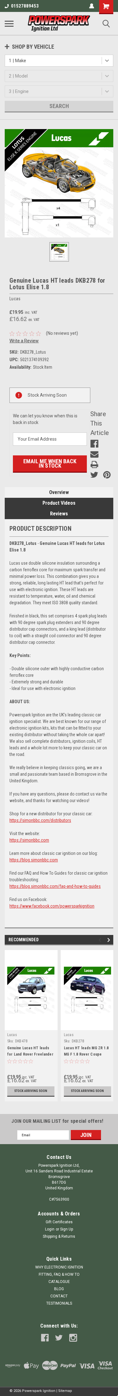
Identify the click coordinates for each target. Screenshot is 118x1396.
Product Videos (59, 503)
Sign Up (66, 1229)
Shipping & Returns (59, 1236)
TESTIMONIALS (59, 1303)
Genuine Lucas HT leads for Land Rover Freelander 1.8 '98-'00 (30, 1054)
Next (109, 940)
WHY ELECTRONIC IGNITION (59, 1267)
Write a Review (24, 340)
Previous (100, 940)
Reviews (59, 514)
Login (49, 1229)
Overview (59, 492)
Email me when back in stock (49, 463)
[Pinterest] (107, 475)
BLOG (59, 1289)
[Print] (94, 464)
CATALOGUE (59, 1281)
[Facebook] (94, 444)
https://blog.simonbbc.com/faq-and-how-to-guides (55, 886)
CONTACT (59, 1296)
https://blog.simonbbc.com (33, 859)
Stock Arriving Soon (30, 1091)
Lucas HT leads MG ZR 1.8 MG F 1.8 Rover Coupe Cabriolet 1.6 (86, 1054)
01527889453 (25, 6)
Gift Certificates (59, 1222)
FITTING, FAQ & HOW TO (59, 1274)
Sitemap (65, 1391)
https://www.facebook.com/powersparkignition (51, 906)
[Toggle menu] (9, 23)
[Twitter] (94, 475)
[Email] (94, 454)
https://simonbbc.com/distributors (40, 820)
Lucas (12, 1035)
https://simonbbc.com (29, 840)
